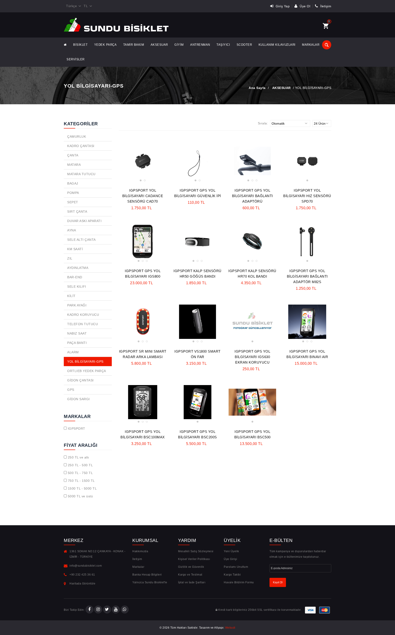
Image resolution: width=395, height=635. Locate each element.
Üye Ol (304, 6)
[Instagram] (98, 609)
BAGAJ (72, 183)
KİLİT (71, 296)
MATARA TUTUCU (81, 174)
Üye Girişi (230, 559)
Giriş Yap (282, 6)
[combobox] (72, 6)
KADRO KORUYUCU (83, 314)
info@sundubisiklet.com (85, 565)
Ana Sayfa (257, 88)
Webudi (230, 627)
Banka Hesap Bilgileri (147, 574)
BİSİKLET (80, 44)
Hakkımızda (140, 551)
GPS (70, 389)
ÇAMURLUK (76, 136)
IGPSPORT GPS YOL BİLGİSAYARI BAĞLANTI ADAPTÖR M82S (307, 276)
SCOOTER (244, 44)
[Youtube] (116, 609)
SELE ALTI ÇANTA (81, 239)
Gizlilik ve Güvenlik (191, 566)
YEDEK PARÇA (105, 44)
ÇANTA (72, 155)
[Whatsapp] (125, 609)
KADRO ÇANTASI (80, 146)
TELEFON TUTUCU (82, 324)
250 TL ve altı (78, 457)
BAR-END (74, 277)
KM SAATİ (75, 249)
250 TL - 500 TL (80, 465)
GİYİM (179, 44)
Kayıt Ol (278, 582)
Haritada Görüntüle (82, 583)
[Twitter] (107, 609)
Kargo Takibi (232, 574)
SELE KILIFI (76, 286)
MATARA (74, 164)
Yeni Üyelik (231, 551)
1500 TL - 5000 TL (82, 488)
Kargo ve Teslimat (190, 574)
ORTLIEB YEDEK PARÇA (86, 371)
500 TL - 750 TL (80, 473)
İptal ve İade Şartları (191, 582)
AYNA (71, 230)
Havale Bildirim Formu (239, 582)
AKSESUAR (159, 44)
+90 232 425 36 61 (82, 574)
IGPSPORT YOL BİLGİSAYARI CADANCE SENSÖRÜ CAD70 (142, 195)
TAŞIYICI (223, 44)
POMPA (73, 193)
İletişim (325, 6)
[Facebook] (89, 609)
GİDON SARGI (78, 399)
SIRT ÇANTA (77, 211)
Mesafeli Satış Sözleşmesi (196, 551)
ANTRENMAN (200, 44)
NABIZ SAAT (77, 333)
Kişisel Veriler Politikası (194, 559)
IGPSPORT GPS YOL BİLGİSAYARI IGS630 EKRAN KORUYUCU (252, 356)
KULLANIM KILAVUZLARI (277, 44)
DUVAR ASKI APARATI (84, 221)
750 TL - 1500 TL (81, 480)
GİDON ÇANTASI (80, 380)
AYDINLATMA (77, 268)
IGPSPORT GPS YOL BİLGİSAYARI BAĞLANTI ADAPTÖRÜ (252, 195)
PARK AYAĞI (76, 305)
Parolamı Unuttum (236, 566)
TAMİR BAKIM (133, 44)
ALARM (73, 352)
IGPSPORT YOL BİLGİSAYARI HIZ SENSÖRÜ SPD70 (307, 195)
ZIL (69, 258)
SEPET (72, 202)
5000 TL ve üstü (80, 496)
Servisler (76, 59)
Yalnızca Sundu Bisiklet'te (149, 582)
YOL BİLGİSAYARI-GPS (85, 361)
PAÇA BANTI (77, 343)
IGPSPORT (76, 428)
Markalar (310, 44)
